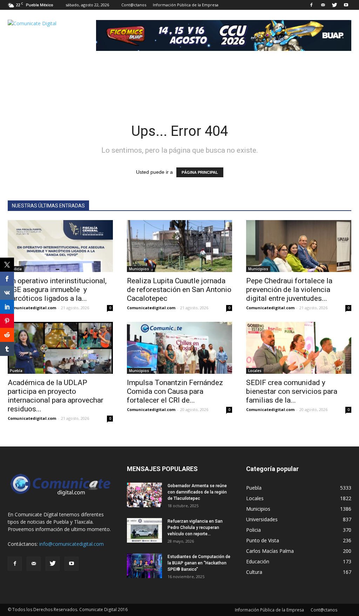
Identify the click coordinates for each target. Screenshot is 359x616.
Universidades (262, 519)
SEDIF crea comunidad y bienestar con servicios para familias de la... (291, 391)
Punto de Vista (262, 540)
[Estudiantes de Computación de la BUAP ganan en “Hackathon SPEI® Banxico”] (144, 566)
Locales (255, 370)
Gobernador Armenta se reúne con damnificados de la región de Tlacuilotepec (197, 492)
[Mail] (323, 5)
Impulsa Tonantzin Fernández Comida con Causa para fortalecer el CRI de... (175, 391)
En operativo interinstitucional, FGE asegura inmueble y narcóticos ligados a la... (57, 290)
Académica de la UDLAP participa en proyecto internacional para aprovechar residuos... (55, 395)
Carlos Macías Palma (270, 551)
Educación (257, 561)
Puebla (16, 370)
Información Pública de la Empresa (185, 4)
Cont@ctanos (133, 4)
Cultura (254, 572)
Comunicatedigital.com (32, 307)
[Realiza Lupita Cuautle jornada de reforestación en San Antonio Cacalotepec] (179, 246)
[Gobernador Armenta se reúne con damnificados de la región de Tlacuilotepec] (144, 495)
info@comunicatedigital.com (71, 544)
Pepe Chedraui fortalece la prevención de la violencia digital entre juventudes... (289, 290)
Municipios (139, 268)
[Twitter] (334, 5)
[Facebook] (311, 5)
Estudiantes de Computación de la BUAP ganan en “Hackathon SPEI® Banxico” (199, 563)
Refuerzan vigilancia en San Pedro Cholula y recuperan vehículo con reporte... (195, 527)
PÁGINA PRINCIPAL (200, 172)
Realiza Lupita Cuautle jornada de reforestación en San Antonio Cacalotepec (179, 290)
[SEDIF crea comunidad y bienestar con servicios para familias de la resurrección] (298, 348)
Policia (16, 268)
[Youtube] (346, 5)
